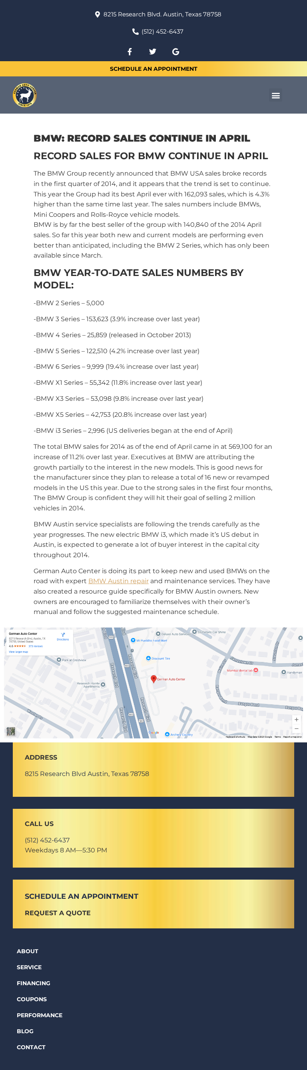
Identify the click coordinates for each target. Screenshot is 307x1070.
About (27, 951)
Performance (39, 1015)
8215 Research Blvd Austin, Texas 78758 (87, 774)
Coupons (32, 999)
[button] (275, 95)
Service (29, 967)
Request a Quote (58, 913)
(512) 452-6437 (47, 840)
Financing (33, 983)
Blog (25, 1031)
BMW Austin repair (118, 581)
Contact (31, 1047)
